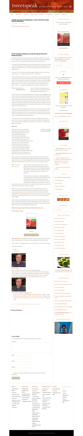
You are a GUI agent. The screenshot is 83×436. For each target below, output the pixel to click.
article (17, 304)
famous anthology (32, 161)
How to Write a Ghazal (59, 227)
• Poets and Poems (36, 403)
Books (26, 304)
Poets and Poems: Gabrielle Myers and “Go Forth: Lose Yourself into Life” (29, 297)
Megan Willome (59, 167)
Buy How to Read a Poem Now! (31, 234)
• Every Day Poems (56, 388)
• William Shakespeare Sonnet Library (36, 425)
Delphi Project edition (33, 195)
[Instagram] (65, 199)
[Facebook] (58, 199)
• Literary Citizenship (16, 396)
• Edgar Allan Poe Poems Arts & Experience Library (36, 414)
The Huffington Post (59, 180)
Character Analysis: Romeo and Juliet (62, 293)
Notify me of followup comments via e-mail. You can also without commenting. (28, 373)
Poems (28, 304)
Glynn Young (40, 207)
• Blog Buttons (65, 395)
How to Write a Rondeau (60, 239)
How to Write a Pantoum (60, 236)
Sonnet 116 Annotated (59, 290)
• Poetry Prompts (25, 397)
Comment (14, 341)
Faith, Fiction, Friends (41, 276)
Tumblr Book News (59, 189)
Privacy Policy (52, 433)
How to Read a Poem (16, 238)
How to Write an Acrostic (60, 218)
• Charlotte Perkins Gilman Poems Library (36, 409)
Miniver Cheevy (18, 120)
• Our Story (14, 392)
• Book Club (34, 390)
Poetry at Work (15, 276)
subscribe (40, 373)
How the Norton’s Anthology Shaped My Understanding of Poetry (28, 294)
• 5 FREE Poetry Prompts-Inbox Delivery (25, 390)
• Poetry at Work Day (46, 398)
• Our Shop (54, 390)
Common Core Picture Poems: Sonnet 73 (63, 284)
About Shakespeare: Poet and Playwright (63, 306)
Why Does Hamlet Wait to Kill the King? (63, 300)
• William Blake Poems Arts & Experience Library (36, 419)
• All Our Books (35, 388)
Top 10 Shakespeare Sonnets (61, 309)
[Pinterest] (68, 199)
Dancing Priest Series (26, 276)
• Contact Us (14, 407)
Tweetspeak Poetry (41, 6)
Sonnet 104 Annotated (59, 287)
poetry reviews (35, 304)
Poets (40, 304)
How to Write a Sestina (59, 242)
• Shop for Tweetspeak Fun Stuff (65, 400)
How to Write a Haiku (59, 230)
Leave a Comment (22, 23)
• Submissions (25, 399)
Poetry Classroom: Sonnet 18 (61, 281)
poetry (31, 304)
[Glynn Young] (19, 266)
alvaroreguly (18, 207)
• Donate (64, 393)
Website (13, 367)
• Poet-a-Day (34, 401)
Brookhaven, (41, 275)
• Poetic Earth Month (46, 392)
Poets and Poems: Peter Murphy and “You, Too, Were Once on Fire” (28, 296)
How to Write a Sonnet (59, 245)
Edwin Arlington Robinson (29, 74)
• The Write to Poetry (26, 401)
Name (13, 355)
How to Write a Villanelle (60, 248)
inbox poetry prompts (64, 270)
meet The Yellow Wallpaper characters (63, 116)
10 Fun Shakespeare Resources (61, 303)
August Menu (64, 61)
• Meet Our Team (15, 394)
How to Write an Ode (59, 233)
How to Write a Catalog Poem (61, 224)
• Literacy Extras (35, 396)
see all (29, 292)
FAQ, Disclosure (46, 433)
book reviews (21, 304)
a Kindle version (44, 193)
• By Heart (64, 397)
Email (13, 361)
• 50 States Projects (36, 405)
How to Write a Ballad (59, 221)
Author (15, 249)
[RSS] (61, 199)
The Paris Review (58, 183)
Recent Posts (16, 251)
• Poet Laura (14, 398)
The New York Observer (60, 186)
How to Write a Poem (67, 271)
